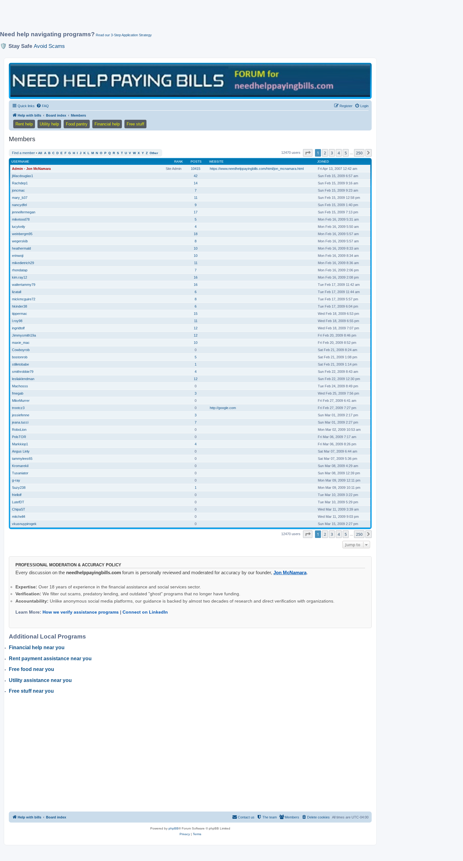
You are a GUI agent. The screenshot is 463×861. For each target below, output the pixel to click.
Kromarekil (20, 466)
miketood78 (21, 219)
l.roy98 (17, 321)
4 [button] (339, 153)
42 (195, 176)
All (40, 153)
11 (195, 197)
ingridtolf (18, 328)
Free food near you (31, 669)
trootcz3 (18, 408)
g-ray (16, 480)
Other (154, 153)
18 (195, 234)
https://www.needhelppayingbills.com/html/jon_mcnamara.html (257, 168)
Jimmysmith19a (24, 335)
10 (195, 248)
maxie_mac (21, 342)
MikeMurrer (21, 400)
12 (195, 328)
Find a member (23, 153)
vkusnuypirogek (24, 524)
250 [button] (359, 153)
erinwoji (17, 255)
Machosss (20, 386)
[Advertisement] (153, 18)
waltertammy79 (23, 284)
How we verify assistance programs (81, 612)
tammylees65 (22, 458)
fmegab (17, 393)
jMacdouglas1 (22, 176)
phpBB (174, 828)
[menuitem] (42, 106)
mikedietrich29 (23, 263)
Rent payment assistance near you (50, 658)
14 (195, 183)
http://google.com (223, 408)
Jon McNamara (289, 572)
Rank (178, 161)
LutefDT (18, 502)
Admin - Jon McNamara (31, 168)
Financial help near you (37, 647)
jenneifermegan (23, 212)
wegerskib (20, 241)
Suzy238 (19, 487)
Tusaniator (20, 473)
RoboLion (19, 429)
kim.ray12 (19, 277)
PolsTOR (19, 437)
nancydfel (19, 205)
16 (195, 277)
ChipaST (18, 509)
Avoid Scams (49, 46)
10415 (195, 168)
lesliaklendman (23, 379)
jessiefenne (20, 415)
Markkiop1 (20, 444)
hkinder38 (19, 306)
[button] (307, 153)
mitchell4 (18, 516)
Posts (196, 161)
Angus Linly (21, 451)
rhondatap (19, 270)
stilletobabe (20, 364)
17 (195, 212)
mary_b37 (19, 197)
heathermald (21, 248)
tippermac (19, 313)
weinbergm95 (22, 234)
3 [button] (332, 153)
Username (20, 161)
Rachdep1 (20, 183)
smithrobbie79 (22, 371)
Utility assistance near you (40, 680)
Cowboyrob (21, 350)
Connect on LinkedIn (145, 612)
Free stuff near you (31, 691)
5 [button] (346, 153)
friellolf (16, 495)
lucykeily (18, 226)
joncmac (18, 190)
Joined (323, 161)
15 (195, 313)
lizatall (16, 292)
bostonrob (19, 357)
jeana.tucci (20, 422)
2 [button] (325, 153)
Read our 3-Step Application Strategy (124, 35)
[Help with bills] (190, 80)
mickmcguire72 (23, 299)
